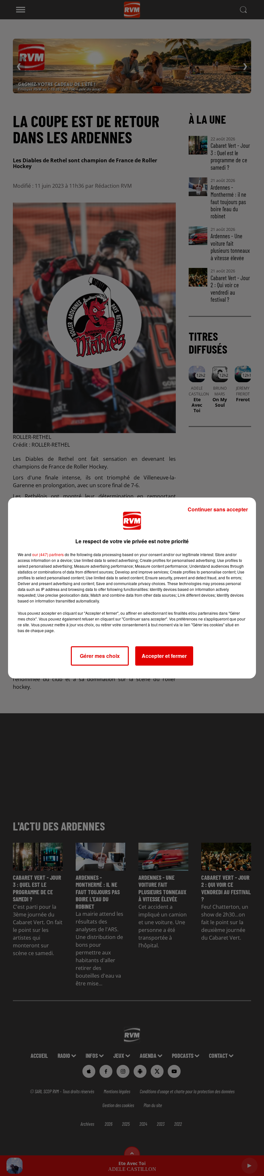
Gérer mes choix (100, 655)
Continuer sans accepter (218, 509)
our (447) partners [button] (48, 554)
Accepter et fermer (164, 655)
